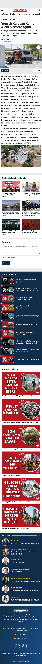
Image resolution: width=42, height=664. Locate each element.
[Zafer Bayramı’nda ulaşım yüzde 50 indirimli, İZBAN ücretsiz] (11, 205)
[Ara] (39, 10)
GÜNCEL (4, 14)
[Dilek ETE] (5, 599)
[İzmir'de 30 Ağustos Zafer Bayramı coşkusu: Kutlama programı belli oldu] (31, 205)
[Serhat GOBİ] (5, 561)
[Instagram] (22, 645)
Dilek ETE (14, 597)
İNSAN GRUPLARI (17, 572)
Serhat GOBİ (16, 560)
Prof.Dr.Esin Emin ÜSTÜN (20, 569)
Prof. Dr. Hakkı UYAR (18, 549)
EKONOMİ (36, 14)
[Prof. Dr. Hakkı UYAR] (5, 551)
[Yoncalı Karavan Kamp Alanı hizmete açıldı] (21, 56)
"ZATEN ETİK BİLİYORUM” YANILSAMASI (25, 581)
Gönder (6, 263)
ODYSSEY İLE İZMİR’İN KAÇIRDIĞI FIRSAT (25, 590)
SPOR (32, 653)
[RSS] (26, 645)
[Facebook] (15, 645)
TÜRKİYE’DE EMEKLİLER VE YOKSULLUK (25, 600)
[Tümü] (39, 535)
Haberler (4, 20)
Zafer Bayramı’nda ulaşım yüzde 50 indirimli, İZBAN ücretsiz (10, 213)
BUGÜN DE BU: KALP (18, 562)
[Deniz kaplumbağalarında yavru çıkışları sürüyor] (31, 224)
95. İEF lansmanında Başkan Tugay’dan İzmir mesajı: (10, 195)
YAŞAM (37, 653)
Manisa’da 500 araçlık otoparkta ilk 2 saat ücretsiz (9, 232)
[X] (19, 645)
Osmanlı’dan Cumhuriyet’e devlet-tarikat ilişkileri (23, 553)
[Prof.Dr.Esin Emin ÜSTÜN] (5, 570)
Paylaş (6, 70)
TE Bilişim (26, 661)
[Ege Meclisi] (20, 10)
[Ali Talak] (5, 542)
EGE (18, 14)
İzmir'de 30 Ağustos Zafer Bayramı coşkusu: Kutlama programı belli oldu (31, 213)
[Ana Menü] (2, 10)
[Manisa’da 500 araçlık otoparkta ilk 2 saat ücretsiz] (11, 224)
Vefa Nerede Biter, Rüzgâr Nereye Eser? (25, 543)
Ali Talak (14, 541)
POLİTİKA (26, 14)
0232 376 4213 (22, 634)
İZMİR (12, 14)
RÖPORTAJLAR (21, 655)
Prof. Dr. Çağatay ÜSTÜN (20, 578)
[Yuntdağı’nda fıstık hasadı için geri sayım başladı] (31, 186)
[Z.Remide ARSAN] (5, 589)
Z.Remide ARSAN (17, 588)
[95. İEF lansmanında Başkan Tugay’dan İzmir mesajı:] (11, 186)
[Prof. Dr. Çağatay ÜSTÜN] (5, 580)
